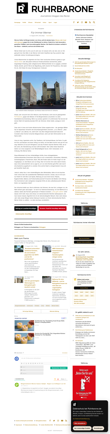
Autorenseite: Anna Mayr (24, 214)
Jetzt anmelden (84, 47)
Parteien (37, 305)
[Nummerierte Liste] (31, 363)
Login (55, 22)
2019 (92, 295)
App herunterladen (84, 238)
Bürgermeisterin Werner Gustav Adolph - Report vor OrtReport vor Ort (43, 383)
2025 (81, 292)
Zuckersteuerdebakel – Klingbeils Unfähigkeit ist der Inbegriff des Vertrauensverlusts (84, 72)
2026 (76, 292)
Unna (42, 305)
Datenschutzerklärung (31, 425)
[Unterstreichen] (26, 363)
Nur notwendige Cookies (82, 428)
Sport (50, 22)
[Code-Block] (37, 363)
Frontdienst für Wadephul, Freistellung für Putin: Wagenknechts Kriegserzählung (85, 82)
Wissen (30, 22)
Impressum (19, 425)
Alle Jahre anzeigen (79, 303)
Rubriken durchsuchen (80, 299)
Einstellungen (98, 428)
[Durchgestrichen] (28, 363)
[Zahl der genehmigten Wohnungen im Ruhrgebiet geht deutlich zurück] (18, 279)
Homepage (17, 22)
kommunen (30, 305)
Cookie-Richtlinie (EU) (46, 425)
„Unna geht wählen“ (58, 191)
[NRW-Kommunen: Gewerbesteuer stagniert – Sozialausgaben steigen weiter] (46, 248)
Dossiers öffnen (78, 301)
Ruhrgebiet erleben (41, 420)
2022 (76, 295)
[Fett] (22, 363)
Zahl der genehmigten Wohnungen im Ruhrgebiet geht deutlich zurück (85, 62)
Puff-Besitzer (18, 117)
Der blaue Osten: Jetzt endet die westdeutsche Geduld (84, 186)
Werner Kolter (18, 61)
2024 (86, 292)
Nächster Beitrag (54, 311)
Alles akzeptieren (79, 423)
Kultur (44, 22)
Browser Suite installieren (84, 242)
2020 (86, 295)
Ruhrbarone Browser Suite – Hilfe (65, 425)
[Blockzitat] (35, 363)
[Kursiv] (24, 363)
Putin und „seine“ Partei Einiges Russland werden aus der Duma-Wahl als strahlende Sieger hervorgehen (85, 87)
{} (39, 363)
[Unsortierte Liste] (33, 363)
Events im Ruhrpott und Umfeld (24, 420)
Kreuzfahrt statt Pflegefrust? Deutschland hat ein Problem (83, 77)
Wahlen (48, 305)
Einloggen (42, 227)
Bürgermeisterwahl (20, 305)
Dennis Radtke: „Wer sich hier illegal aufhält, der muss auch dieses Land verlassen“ (85, 116)
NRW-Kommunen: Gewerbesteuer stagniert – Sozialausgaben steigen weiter (58, 253)
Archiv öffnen (84, 288)
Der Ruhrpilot (78, 68)
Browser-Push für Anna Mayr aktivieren (52, 208)
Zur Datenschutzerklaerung (81, 419)
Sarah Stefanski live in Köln (82, 65)
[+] (42, 363)
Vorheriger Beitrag (28, 311)
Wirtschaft (38, 22)
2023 (92, 292)
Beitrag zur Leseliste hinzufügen (26, 208)
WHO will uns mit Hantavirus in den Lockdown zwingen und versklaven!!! (85, 317)
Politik (24, 22)
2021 (81, 295)
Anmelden (64, 352)
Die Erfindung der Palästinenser (84, 330)
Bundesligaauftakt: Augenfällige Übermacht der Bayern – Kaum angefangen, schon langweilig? (85, 258)
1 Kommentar (49, 35)
